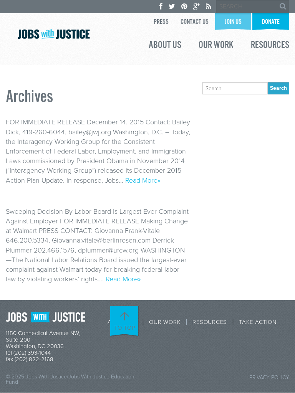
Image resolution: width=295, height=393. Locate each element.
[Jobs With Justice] (54, 34)
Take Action (257, 322)
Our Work (216, 46)
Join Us (233, 22)
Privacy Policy (269, 377)
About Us (165, 46)
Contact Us (195, 22)
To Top (125, 327)
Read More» (142, 180)
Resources (270, 46)
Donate (271, 22)
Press (161, 22)
